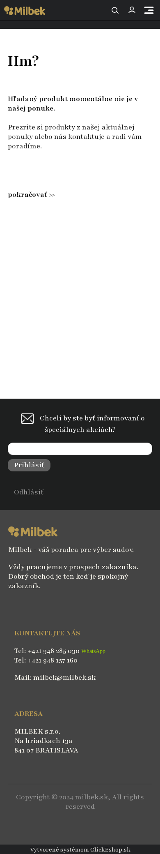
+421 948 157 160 (52, 660)
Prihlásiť (29, 465)
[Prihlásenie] (131, 10)
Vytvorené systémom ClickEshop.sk (80, 850)
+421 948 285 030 (54, 651)
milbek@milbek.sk (64, 677)
